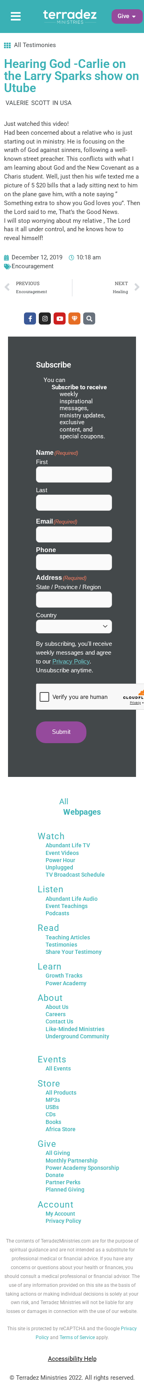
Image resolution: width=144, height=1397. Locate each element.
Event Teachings (67, 906)
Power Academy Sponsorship (82, 1168)
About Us (57, 1007)
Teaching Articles (68, 937)
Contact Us (59, 1021)
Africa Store (61, 1129)
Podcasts (57, 913)
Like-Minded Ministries (75, 1029)
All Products (61, 1092)
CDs (51, 1114)
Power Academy (66, 983)
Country (46, 615)
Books (53, 1122)
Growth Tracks (64, 975)
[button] (123, 16)
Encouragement (33, 266)
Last (41, 490)
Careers (56, 1014)
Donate (55, 1175)
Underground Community (77, 1036)
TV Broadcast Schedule (75, 874)
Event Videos (62, 853)
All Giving (58, 1153)
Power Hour (60, 860)
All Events (58, 1068)
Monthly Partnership (72, 1160)
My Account (60, 1213)
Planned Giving (65, 1189)
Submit (61, 732)
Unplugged (59, 867)
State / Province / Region (68, 586)
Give (47, 1144)
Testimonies (61, 944)
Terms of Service (77, 1337)
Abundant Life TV (68, 845)
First (42, 461)
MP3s (53, 1100)
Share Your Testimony (74, 952)
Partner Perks (63, 1182)
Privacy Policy (71, 661)
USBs (52, 1107)
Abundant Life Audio (72, 899)
